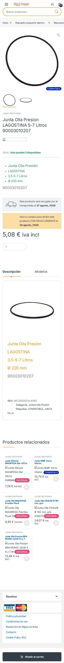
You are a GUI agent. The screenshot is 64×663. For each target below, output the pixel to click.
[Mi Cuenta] (52, 4)
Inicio (5, 22)
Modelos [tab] (41, 271)
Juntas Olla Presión (12, 113)
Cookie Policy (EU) (16, 637)
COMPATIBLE (35, 408)
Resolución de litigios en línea (22, 626)
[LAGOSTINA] (14, 144)
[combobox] (27, 12)
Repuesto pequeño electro (29, 22)
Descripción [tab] (11, 271)
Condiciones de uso (16, 621)
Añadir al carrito (34, 656)
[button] (58, 35)
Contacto (11, 632)
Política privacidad (16, 616)
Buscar (56, 12)
